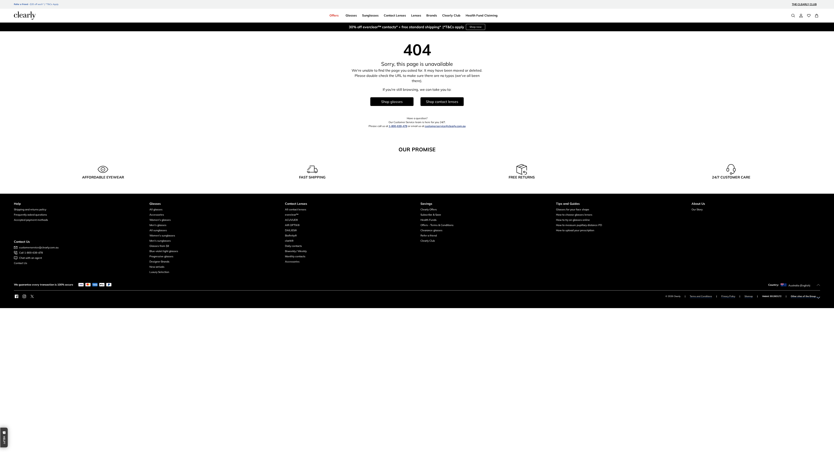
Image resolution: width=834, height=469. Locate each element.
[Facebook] (16, 296)
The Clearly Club (804, 4)
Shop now (476, 26)
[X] (32, 296)
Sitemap (749, 296)
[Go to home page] (25, 16)
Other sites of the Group (803, 296)
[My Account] (801, 15)
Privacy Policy (728, 296)
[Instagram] (24, 296)
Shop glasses (392, 101)
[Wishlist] (808, 15)
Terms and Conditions (701, 296)
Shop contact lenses (442, 101)
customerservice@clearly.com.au (445, 126)
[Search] (793, 15)
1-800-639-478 (398, 126)
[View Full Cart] (816, 15)
